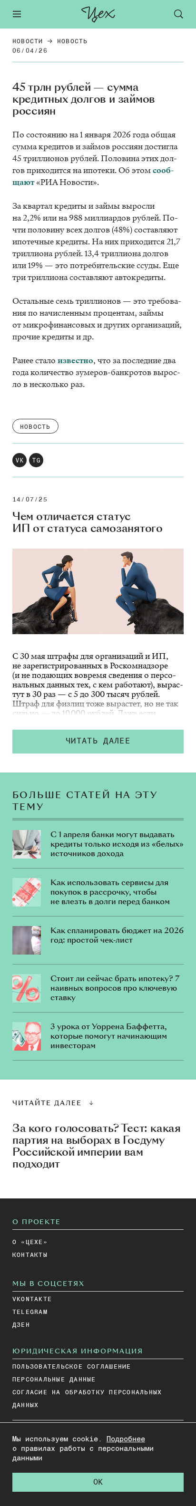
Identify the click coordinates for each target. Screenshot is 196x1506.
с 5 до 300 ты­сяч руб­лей (113, 694)
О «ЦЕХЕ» (30, 1242)
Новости (27, 42)
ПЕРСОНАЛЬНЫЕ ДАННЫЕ (54, 1380)
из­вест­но (75, 360)
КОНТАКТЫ (30, 1255)
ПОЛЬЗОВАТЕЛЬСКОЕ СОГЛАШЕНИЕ (71, 1367)
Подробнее (126, 1439)
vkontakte (32, 1299)
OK (98, 1482)
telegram (30, 1312)
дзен (21, 1325)
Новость (72, 42)
